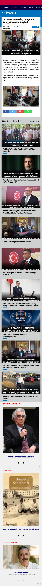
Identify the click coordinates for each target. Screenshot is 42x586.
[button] (18, 463)
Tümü (39, 466)
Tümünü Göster (35, 121)
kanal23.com (8, 27)
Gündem (23, 7)
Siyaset (14, 7)
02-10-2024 (7, 28)
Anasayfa (5, 7)
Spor (31, 7)
